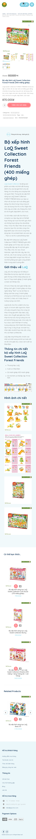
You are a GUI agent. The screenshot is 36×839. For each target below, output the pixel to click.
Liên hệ (4, 790)
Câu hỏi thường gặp (8, 783)
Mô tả (8, 134)
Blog (3, 786)
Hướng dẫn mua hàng (9, 756)
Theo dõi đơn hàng (8, 763)
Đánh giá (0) (25, 134)
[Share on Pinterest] (13, 76)
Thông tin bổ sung (16, 134)
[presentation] (5, 712)
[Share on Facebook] (9, 76)
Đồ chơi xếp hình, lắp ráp (25, 13)
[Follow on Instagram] (7, 831)
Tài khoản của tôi (7, 760)
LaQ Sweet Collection (8, 118)
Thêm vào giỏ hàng (19, 105)
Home (3, 13)
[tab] (8, 135)
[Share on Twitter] (11, 76)
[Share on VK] (17, 76)
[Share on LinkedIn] (15, 76)
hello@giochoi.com (12, 808)
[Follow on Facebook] (3, 831)
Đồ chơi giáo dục (12, 13)
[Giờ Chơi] (4, 4)
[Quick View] (20, 586)
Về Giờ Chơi (5, 779)
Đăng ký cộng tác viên (9, 767)
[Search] (26, 5)
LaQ (22, 115)
